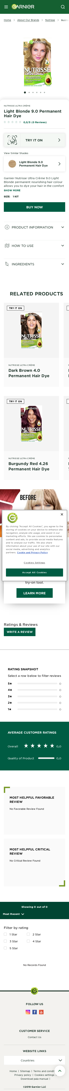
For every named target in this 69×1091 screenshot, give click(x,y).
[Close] (62, 514)
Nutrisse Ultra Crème (17, 105)
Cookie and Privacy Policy (32, 552)
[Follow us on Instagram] (28, 1012)
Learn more (34, 593)
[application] (34, 1060)
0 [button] (34, 683)
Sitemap (25, 1071)
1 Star (13, 934)
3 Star (14, 941)
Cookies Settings (44, 1074)
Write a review (20, 631)
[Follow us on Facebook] (34, 1012)
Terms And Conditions (46, 1071)
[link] (34, 122)
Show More (12, 190)
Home (13, 1071)
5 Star (14, 948)
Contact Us (34, 1037)
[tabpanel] (34, 231)
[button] (13, 914)
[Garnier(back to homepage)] (21, 7)
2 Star (37, 934)
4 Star (37, 941)
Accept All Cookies (34, 572)
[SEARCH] (63, 7)
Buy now (34, 207)
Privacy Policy (22, 1074)
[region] (34, 545)
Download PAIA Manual (34, 1078)
